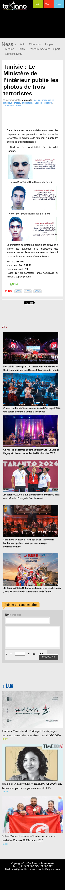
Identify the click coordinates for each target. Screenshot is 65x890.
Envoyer (49, 657)
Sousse (38, 103)
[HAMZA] (32, 198)
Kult (37, 4)
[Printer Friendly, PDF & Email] (13, 283)
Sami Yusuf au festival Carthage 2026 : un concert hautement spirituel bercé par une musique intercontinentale (28, 543)
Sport (56, 49)
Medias (9, 49)
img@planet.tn (19, 869)
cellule (37, 100)
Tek (47, 4)
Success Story (13, 53)
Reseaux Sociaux (39, 49)
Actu (22, 44)
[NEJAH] (32, 229)
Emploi (49, 44)
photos (17, 103)
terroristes (9, 105)
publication (27, 103)
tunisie (19, 105)
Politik (21, 49)
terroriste (48, 103)
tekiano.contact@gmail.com (45, 869)
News (37, 291)
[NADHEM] (32, 167)
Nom (13, 614)
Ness (58, 4)
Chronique (35, 44)
